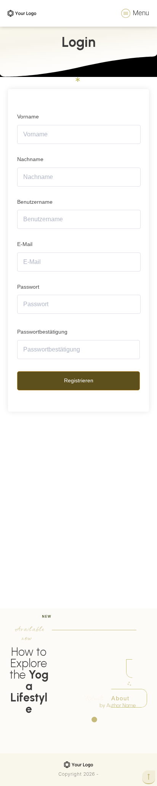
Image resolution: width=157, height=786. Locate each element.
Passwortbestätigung (42, 332)
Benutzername (35, 202)
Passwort (28, 287)
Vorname (28, 116)
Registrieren (78, 380)
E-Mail (24, 244)
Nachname (30, 159)
